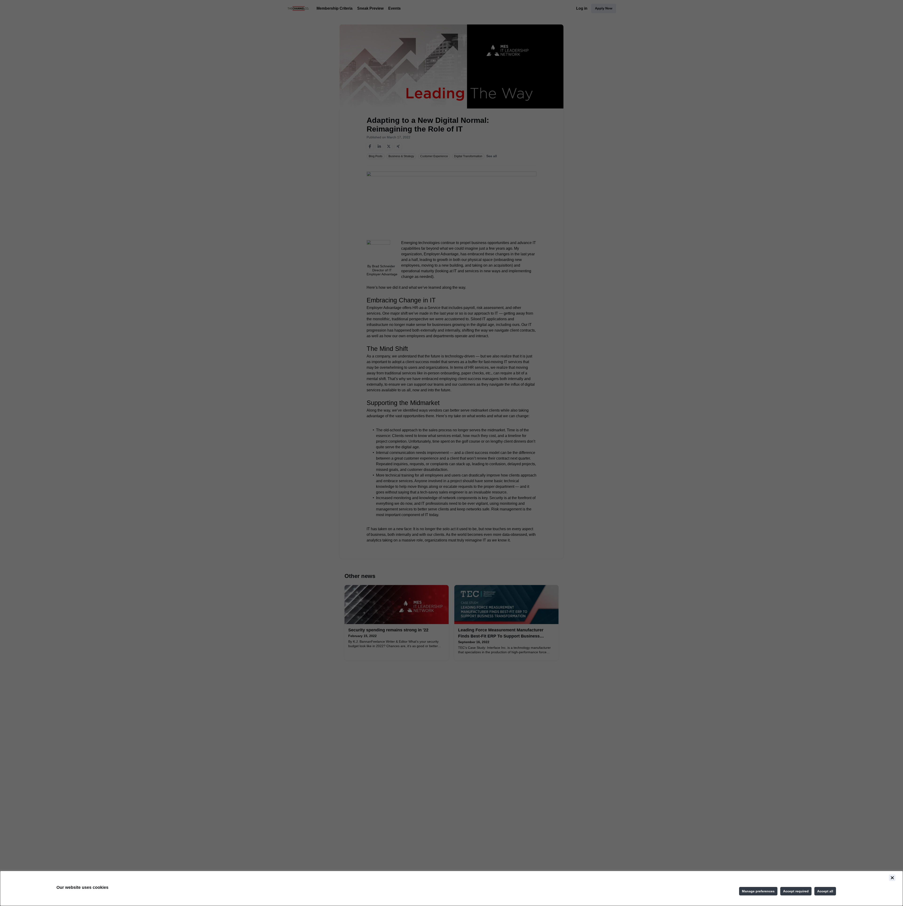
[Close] (892, 877)
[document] (451, 888)
